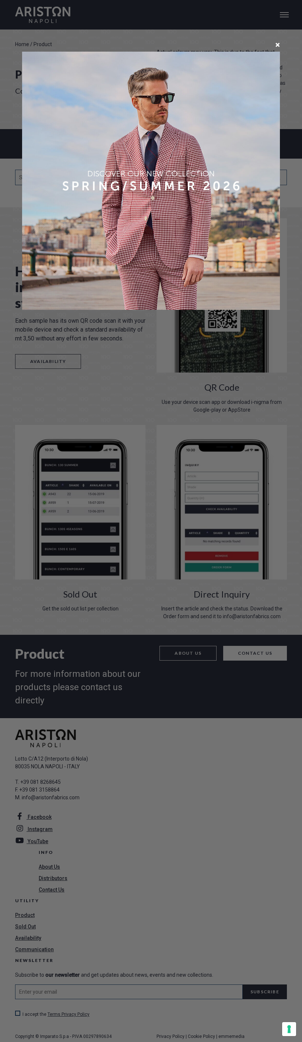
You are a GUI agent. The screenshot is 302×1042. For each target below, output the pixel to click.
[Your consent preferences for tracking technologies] (289, 1029)
